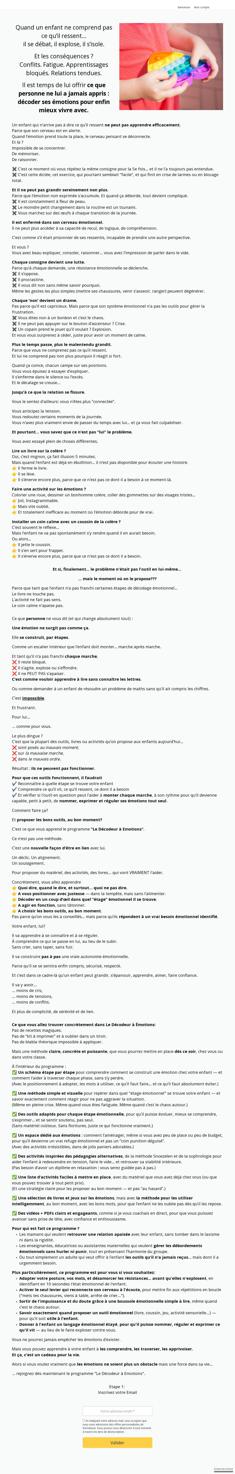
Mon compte (201, 7)
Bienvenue (184, 7)
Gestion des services (223, 1469)
